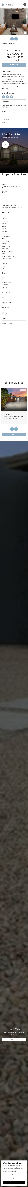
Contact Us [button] (14, 1039)
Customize (14, 1178)
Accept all (14, 1182)
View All (14, 434)
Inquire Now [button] (14, 64)
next (16, 39)
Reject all (14, 1174)
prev (12, 39)
